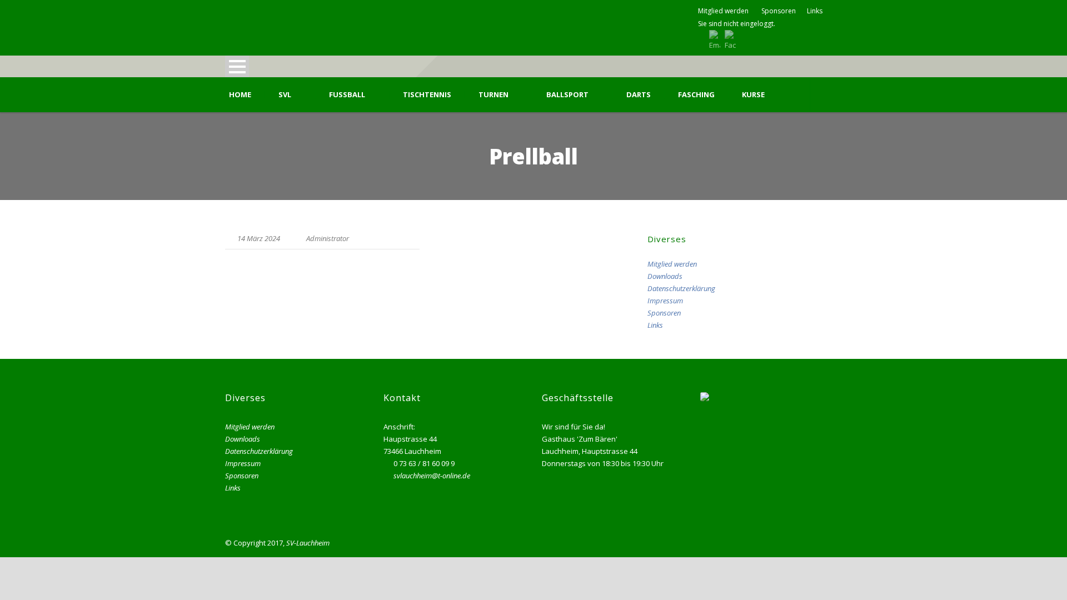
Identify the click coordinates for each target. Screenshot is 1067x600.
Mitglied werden (723, 11)
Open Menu (237, 66)
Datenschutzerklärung (681, 288)
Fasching (696, 94)
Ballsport (567, 94)
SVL (284, 94)
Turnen (493, 94)
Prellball (248, 265)
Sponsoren (778, 11)
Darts (638, 94)
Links (814, 11)
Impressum (665, 301)
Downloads (664, 276)
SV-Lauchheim (308, 543)
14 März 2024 (258, 238)
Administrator (327, 238)
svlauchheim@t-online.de (431, 476)
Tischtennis (427, 94)
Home (240, 94)
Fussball (347, 94)
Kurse (753, 94)
